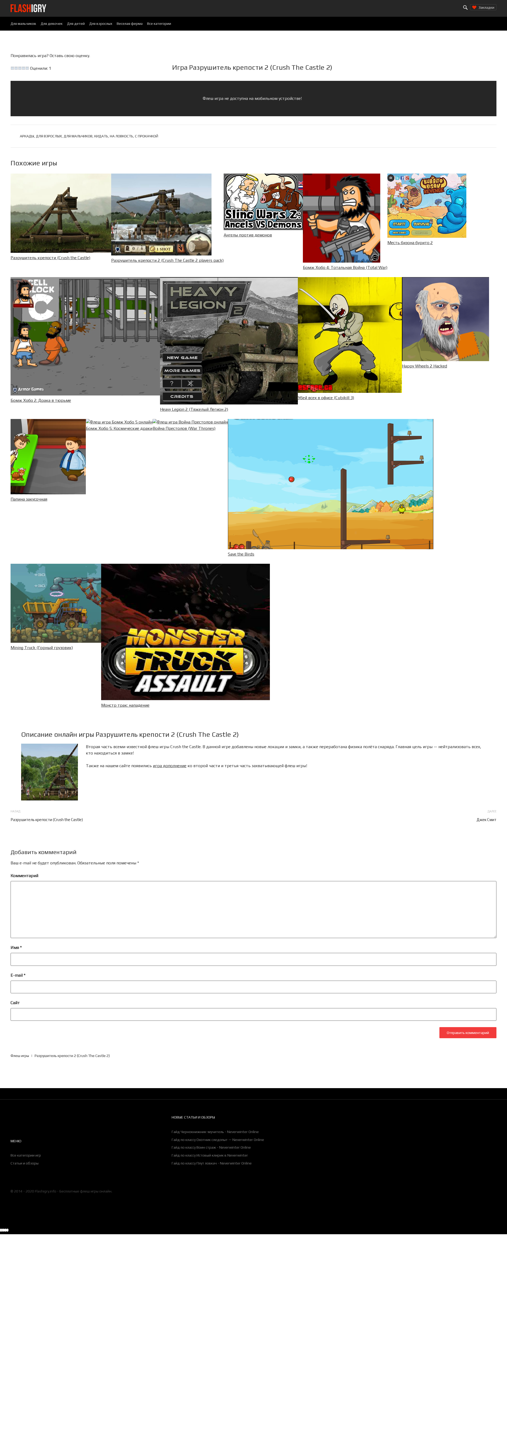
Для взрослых (100, 23)
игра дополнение (169, 765)
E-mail (18, 975)
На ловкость (121, 136)
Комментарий (24, 875)
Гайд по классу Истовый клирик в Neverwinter (210, 1155)
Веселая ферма (130, 23)
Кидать (101, 136)
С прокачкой (146, 136)
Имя (16, 947)
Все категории (159, 23)
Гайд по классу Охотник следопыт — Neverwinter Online (218, 1140)
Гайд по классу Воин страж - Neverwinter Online (211, 1147)
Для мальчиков (23, 23)
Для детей (76, 23)
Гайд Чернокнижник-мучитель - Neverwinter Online (215, 1132)
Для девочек (52, 23)
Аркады (27, 136)
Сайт (15, 1002)
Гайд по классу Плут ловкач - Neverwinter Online (212, 1163)
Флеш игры (20, 1056)
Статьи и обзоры (25, 1163)
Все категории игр (26, 1155)
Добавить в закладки (405, 1230)
